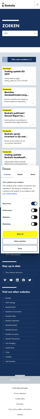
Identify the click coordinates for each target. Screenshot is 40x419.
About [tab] (32, 174)
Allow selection (20, 241)
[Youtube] (11, 280)
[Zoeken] (35, 33)
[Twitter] (29, 280)
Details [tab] (20, 174)
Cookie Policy (11, 194)
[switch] (34, 210)
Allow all (20, 234)
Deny (20, 248)
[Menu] (37, 4)
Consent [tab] (7, 174)
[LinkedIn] (17, 280)
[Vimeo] (5, 280)
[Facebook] (23, 280)
